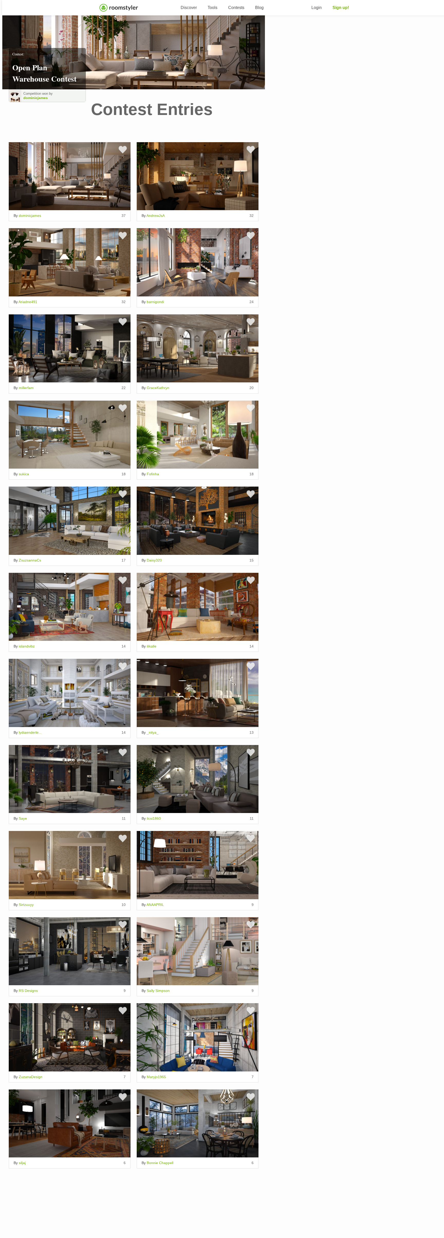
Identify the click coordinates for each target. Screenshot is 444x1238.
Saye (23, 818)
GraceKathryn (158, 388)
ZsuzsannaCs (30, 560)
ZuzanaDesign (30, 1077)
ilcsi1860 (154, 818)
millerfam (26, 388)
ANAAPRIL (155, 905)
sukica (24, 474)
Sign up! (340, 7)
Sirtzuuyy (26, 905)
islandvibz (27, 646)
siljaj (22, 1163)
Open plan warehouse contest (44, 73)
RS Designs (28, 991)
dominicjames (35, 98)
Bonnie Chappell (160, 1163)
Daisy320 (154, 560)
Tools (212, 7)
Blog (259, 7)
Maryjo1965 (156, 1077)
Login (316, 7)
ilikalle (151, 646)
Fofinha (153, 474)
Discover (189, 7)
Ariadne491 (27, 302)
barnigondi (155, 302)
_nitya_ (153, 732)
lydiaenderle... (30, 732)
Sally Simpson (158, 991)
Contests (236, 7)
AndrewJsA (155, 216)
